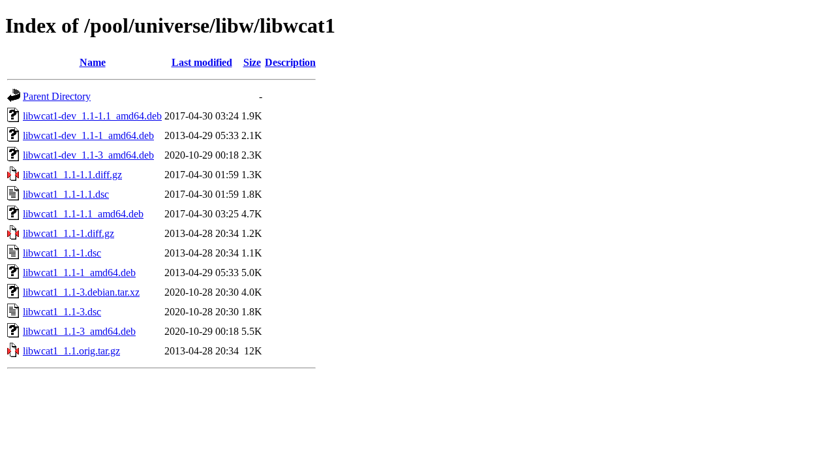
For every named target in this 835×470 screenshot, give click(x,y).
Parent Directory (57, 96)
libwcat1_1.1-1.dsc (62, 252)
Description (290, 62)
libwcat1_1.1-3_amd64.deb (79, 331)
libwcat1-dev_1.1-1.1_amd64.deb (92, 115)
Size (252, 62)
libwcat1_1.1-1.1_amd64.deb (83, 213)
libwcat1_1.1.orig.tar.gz (71, 350)
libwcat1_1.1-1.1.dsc (66, 194)
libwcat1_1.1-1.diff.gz (68, 233)
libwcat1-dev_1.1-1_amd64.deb (88, 135)
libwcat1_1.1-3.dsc (62, 311)
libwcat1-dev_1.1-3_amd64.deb (88, 155)
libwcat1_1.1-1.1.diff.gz (72, 174)
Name (93, 62)
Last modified (202, 62)
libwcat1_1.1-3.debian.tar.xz (81, 292)
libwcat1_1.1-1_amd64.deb (79, 272)
